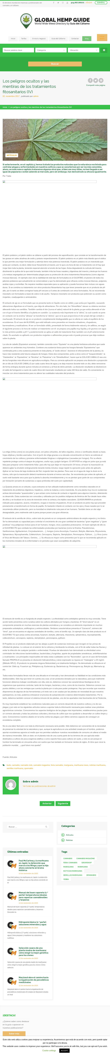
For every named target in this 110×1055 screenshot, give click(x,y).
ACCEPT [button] (64, 1051)
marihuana (83, 867)
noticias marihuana (97, 765)
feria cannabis (57, 765)
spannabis (28, 768)
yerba (66, 879)
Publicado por (29, 96)
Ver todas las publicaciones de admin (39, 786)
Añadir (89, 3)
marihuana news (81, 765)
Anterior (47, 803)
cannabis (16, 765)
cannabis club (26, 765)
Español (101, 3)
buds (9, 765)
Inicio (13, 39)
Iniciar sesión (102, 37)
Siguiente (63, 803)
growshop (86, 863)
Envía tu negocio (38, 39)
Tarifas (23, 39)
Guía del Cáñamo (58, 39)
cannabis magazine (41, 765)
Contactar (75, 39)
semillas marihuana (15, 768)
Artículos (12, 155)
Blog (87, 39)
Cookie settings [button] (49, 1050)
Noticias (69, 840)
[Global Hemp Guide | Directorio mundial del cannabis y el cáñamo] (55, 21)
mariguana (68, 765)
